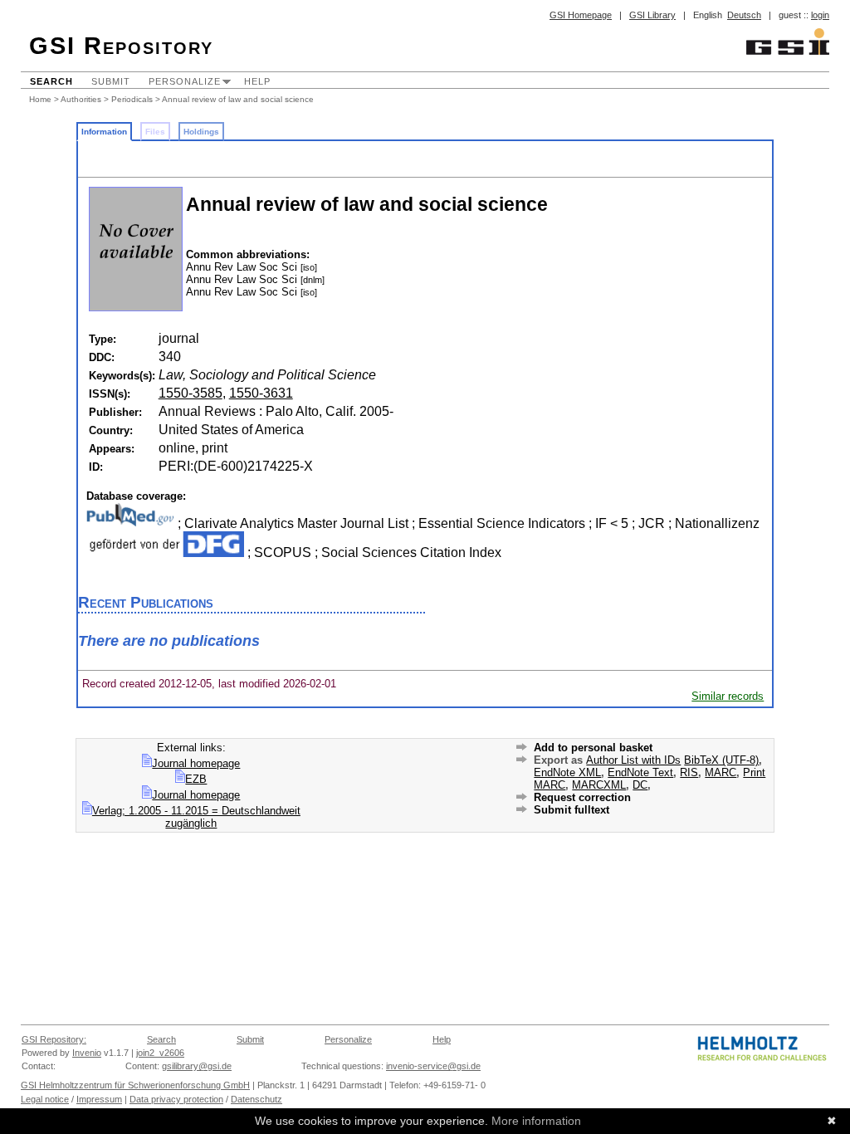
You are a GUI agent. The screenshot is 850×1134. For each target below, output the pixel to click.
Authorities (81, 99)
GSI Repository (121, 45)
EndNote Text (640, 772)
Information (104, 131)
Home (40, 99)
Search (51, 81)
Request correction (582, 797)
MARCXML (599, 785)
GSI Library (652, 15)
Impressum (99, 1099)
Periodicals (132, 99)
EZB (196, 779)
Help (257, 81)
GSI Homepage (581, 15)
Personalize (185, 81)
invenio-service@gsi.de (433, 1066)
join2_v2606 (160, 1053)
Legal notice (45, 1099)
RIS (689, 772)
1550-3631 (261, 393)
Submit (110, 81)
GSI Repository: (54, 1039)
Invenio (86, 1053)
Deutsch (744, 15)
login (820, 15)
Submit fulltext (571, 810)
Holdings (201, 131)
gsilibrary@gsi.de (197, 1066)
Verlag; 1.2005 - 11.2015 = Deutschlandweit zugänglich (196, 816)
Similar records (727, 696)
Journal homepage (196, 763)
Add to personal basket (593, 747)
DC (640, 785)
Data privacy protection (176, 1099)
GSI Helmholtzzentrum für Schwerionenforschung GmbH (135, 1085)
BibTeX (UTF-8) (721, 760)
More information (536, 1120)
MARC (720, 772)
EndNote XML (567, 772)
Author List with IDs (633, 760)
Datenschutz (256, 1099)
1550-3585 (190, 393)
